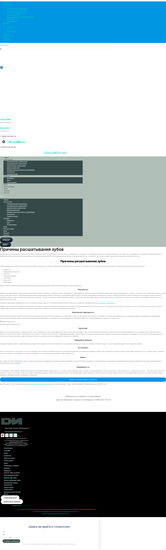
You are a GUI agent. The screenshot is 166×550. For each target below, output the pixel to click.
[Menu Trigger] (1, 67)
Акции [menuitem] (5, 38)
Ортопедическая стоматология (17, 164)
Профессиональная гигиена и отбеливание (21, 170)
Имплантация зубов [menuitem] (13, 15)
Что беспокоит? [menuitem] (12, 31)
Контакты (7, 192)
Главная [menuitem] (6, 2)
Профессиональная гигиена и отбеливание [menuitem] (21, 17)
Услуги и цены (8, 159)
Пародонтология (12, 174)
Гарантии (6, 190)
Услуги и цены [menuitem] (8, 5)
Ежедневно (5, 128)
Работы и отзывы (9, 186)
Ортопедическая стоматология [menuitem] (17, 11)
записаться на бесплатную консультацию (39, 384)
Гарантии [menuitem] (6, 40)
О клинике (7, 176)
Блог (8, 180)
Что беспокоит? (12, 182)
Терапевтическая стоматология (17, 162)
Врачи (6, 184)
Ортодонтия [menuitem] (11, 19)
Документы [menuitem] (10, 27)
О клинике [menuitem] (6, 24)
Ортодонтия (11, 172)
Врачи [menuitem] (5, 34)
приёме (18, 363)
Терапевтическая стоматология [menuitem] (17, 9)
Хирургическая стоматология (16, 166)
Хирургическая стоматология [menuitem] (16, 13)
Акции (5, 188)
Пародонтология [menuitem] (12, 21)
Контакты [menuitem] (6, 42)
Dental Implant (4, 45)
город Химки (5, 119)
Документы (10, 178)
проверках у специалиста (106, 303)
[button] (41, 196)
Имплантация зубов (13, 168)
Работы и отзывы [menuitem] (9, 36)
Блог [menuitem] (8, 29)
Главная (6, 157)
